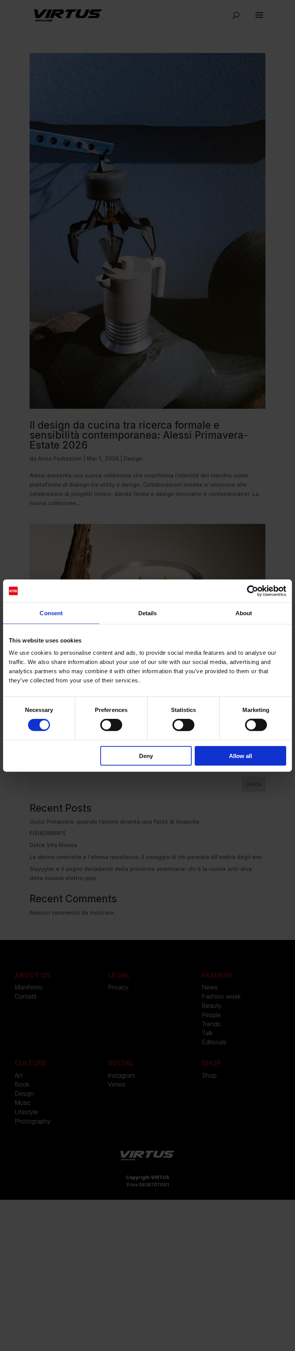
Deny (146, 755)
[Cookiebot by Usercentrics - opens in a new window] (252, 591)
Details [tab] (147, 613)
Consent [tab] (51, 613)
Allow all (240, 755)
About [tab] (243, 613)
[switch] (111, 725)
